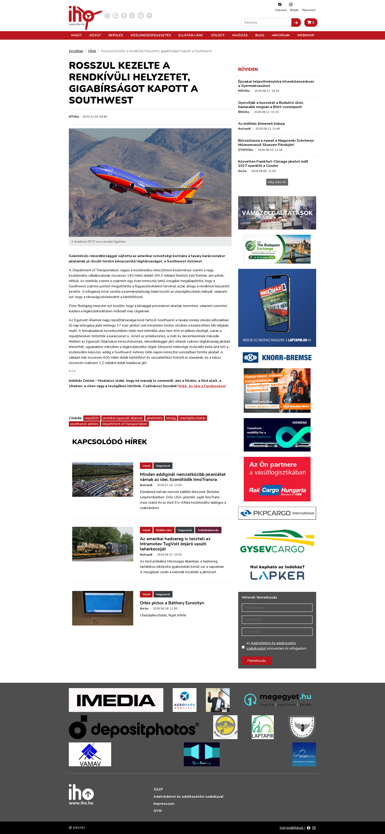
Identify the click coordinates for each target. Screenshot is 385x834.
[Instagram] (290, 4)
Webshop (305, 35)
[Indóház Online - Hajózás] (140, 15)
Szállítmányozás (208, 530)
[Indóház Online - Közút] (116, 15)
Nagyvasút (163, 466)
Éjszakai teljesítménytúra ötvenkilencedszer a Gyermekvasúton (276, 83)
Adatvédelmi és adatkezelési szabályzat (189, 796)
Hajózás (240, 35)
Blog (259, 35)
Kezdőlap (76, 51)
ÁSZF (158, 789)
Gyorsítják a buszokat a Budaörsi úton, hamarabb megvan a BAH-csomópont (271, 104)
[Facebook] (279, 4)
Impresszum (164, 803)
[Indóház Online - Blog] (124, 15)
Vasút (76, 35)
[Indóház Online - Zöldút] (132, 15)
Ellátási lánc (190, 35)
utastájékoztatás (193, 418)
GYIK (158, 810)
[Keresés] (296, 22)
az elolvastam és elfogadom (276, 646)
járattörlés (155, 418)
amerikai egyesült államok (123, 418)
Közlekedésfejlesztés (151, 35)
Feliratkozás (256, 660)
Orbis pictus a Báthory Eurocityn (172, 603)
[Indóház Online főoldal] (149, 15)
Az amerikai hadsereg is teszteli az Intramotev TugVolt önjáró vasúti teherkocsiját (175, 544)
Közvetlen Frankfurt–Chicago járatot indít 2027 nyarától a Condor (273, 163)
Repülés (116, 35)
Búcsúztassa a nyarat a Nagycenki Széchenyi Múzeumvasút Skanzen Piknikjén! (276, 142)
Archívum (280, 35)
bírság (171, 418)
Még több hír (277, 182)
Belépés (294, 10)
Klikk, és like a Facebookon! (202, 386)
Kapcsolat (281, 10)
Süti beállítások (292, 827)
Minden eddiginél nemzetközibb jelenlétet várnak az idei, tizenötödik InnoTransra (183, 477)
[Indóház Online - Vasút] (107, 15)
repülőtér (92, 418)
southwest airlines (84, 423)
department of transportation (124, 423)
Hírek (92, 51)
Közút (95, 35)
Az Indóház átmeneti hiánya (261, 123)
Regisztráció (308, 10)
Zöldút (218, 35)
